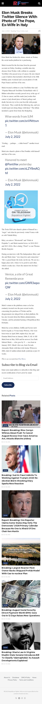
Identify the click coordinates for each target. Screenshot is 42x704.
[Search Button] (39, 3)
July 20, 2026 (6, 576)
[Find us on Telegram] (19, 698)
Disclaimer (15, 677)
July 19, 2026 (6, 619)
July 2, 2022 (6, 31)
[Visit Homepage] (21, 3)
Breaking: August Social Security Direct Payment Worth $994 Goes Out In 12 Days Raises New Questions (21, 613)
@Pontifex (11, 164)
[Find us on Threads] (25, 698)
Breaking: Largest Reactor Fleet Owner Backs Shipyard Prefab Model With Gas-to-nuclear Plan (21, 571)
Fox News (21, 359)
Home (34, 677)
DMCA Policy (25, 677)
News (5, 425)
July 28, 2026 (6, 442)
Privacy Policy (12, 680)
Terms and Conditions (26, 680)
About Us (7, 677)
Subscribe (8, 385)
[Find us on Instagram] (22, 698)
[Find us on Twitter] (16, 698)
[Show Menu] (3, 3)
